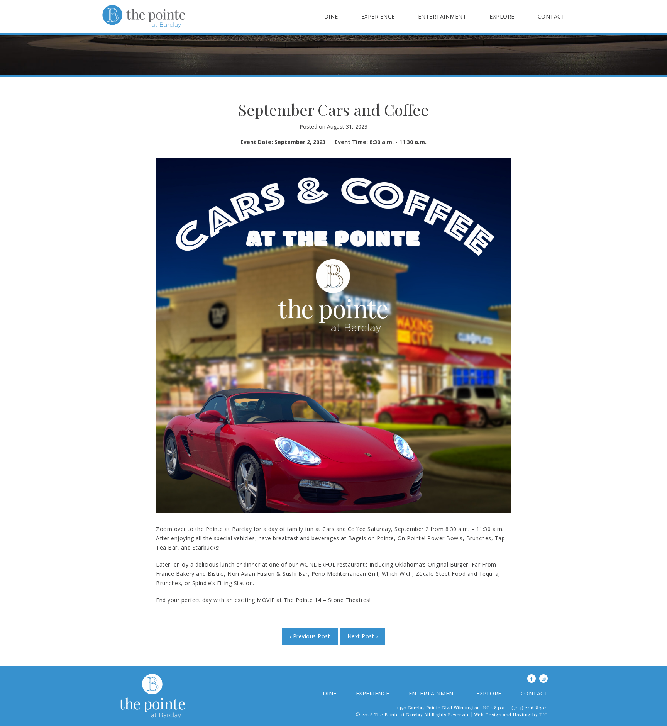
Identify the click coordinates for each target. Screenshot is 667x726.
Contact (551, 16)
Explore (502, 16)
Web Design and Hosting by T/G (511, 714)
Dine (331, 16)
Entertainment (442, 16)
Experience (378, 16)
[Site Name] (143, 16)
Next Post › (362, 636)
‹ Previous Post (309, 636)
